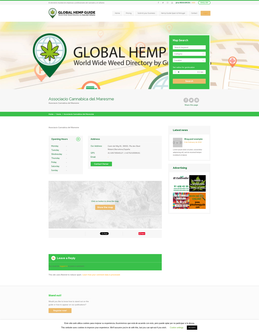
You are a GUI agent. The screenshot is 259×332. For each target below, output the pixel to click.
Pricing (129, 13)
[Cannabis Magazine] (197, 184)
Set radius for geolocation (184, 67)
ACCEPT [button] (192, 328)
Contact (194, 13)
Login (205, 13)
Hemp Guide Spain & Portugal (173, 13)
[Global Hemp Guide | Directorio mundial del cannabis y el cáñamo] (72, 13)
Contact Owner (101, 164)
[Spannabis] (181, 201)
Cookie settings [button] (176, 327)
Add (193, 3)
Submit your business (146, 13)
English (204, 3)
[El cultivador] (181, 184)
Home (117, 13)
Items (58, 114)
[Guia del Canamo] (197, 201)
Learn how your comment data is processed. (101, 275)
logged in (64, 266)
